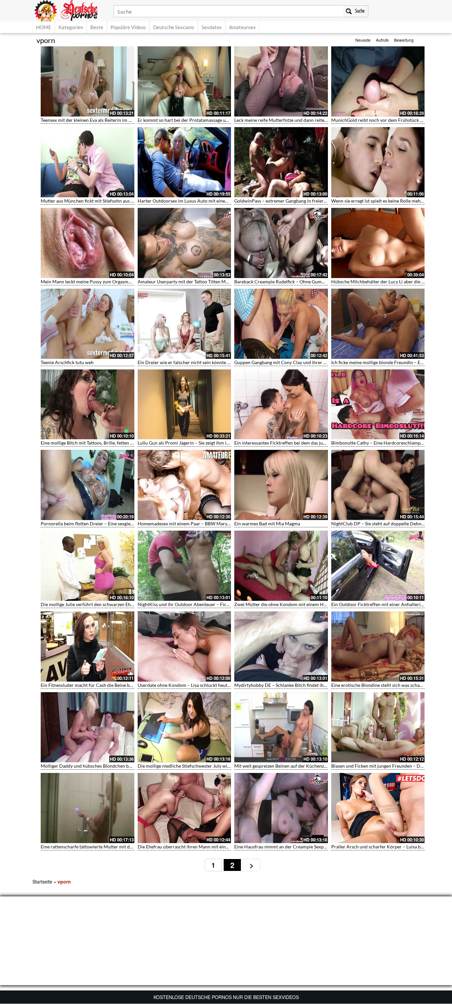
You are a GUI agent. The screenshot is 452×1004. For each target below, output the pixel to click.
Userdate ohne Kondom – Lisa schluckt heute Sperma (192, 685)
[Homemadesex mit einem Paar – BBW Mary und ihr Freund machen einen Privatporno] (184, 485)
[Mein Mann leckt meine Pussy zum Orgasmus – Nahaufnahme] (87, 243)
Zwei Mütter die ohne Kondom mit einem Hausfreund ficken (296, 604)
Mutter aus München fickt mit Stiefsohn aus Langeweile (97, 201)
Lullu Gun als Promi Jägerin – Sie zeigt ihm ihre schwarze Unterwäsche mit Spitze (220, 443)
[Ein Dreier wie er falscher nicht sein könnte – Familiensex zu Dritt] (184, 324)
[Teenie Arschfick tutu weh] (87, 324)
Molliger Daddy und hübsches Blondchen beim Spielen (96, 766)
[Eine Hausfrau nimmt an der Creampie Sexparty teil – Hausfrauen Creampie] (281, 808)
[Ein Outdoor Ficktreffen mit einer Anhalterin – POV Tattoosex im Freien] (378, 566)
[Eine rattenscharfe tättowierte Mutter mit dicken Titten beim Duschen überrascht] (87, 808)
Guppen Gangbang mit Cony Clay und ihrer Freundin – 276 (294, 362)
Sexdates (212, 27)
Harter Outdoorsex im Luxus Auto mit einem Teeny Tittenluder (202, 201)
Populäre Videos (128, 27)
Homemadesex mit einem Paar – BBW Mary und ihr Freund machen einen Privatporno (226, 523)
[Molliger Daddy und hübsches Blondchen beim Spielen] (87, 727)
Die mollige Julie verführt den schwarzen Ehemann (93, 604)
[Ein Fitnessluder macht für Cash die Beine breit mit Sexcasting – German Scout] (87, 646)
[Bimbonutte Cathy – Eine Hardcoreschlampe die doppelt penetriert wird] (378, 404)
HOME (43, 27)
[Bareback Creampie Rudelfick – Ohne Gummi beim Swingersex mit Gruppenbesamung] (281, 243)
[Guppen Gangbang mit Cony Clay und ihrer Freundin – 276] (281, 324)
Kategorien (71, 27)
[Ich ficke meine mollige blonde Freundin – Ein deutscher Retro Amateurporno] (378, 324)
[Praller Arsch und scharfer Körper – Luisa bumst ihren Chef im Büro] (378, 808)
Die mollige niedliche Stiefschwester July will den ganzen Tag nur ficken (210, 766)
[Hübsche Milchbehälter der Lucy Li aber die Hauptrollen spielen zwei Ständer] (378, 243)
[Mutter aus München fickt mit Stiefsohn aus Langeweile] (87, 162)
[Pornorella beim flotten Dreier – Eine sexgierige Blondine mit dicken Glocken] (87, 485)
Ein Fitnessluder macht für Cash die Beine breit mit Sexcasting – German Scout (121, 685)
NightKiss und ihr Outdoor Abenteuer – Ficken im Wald (194, 604)
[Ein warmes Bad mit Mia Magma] (281, 485)
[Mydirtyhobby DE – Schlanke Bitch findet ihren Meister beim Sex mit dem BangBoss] (281, 646)
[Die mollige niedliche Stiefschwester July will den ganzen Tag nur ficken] (184, 727)
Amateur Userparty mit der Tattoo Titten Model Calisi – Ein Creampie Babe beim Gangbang (231, 281)
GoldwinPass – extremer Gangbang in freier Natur (285, 201)
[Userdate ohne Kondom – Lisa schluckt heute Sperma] (184, 646)
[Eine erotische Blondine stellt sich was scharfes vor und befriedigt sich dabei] (378, 646)
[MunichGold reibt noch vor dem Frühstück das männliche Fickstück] (378, 81)
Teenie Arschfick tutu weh (67, 362)
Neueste (363, 40)
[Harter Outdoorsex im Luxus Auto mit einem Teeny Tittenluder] (184, 162)
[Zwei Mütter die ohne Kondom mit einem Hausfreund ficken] (281, 566)
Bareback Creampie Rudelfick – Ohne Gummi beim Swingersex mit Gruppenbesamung (322, 281)
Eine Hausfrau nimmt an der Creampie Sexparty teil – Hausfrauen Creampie (311, 846)
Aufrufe (382, 40)
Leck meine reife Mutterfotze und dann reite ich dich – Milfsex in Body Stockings (316, 120)
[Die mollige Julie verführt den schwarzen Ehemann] (87, 566)
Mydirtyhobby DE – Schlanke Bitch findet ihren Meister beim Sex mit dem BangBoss (319, 685)
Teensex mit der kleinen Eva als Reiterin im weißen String (99, 120)
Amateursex (242, 27)
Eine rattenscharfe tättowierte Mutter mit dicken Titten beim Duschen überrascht (124, 846)
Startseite (42, 881)
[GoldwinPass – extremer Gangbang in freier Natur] (281, 162)
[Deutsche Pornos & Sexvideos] (71, 10)
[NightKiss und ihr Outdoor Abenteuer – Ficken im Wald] (184, 566)
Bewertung (404, 40)
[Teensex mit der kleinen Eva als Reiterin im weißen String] (87, 81)
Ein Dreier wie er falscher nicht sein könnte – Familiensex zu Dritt (205, 362)
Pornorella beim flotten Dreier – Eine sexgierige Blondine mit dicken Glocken (119, 523)
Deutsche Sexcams (173, 27)
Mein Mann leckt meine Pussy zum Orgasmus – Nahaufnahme (104, 281)
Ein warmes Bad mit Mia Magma (267, 523)
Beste (96, 27)
